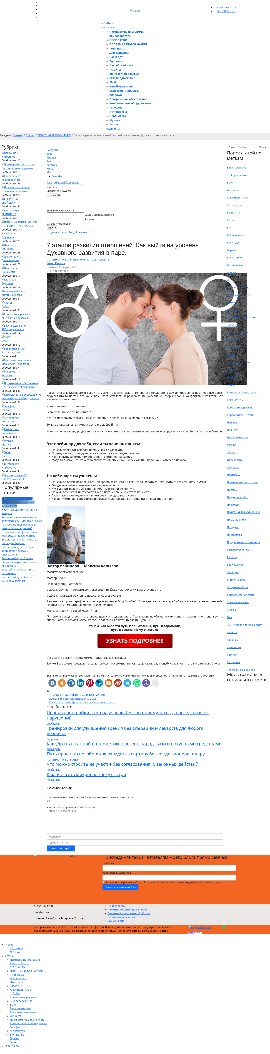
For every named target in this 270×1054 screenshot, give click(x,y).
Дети (230, 280)
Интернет (233, 355)
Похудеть (233, 527)
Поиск (262, 147)
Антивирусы (118, 111)
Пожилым (233, 505)
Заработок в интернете (241, 317)
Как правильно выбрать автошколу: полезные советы (82, 702)
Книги (230, 385)
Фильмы (232, 632)
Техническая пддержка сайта (244, 625)
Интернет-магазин (238, 362)
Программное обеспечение (128, 99)
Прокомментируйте (61, 848)
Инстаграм (233, 340)
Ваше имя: (108, 863)
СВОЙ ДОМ (8, 202)
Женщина (65, 695)
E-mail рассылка (236, 167)
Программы (234, 535)
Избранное (8, 156)
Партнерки (233, 475)
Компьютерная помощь (242, 392)
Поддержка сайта (237, 497)
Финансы (232, 640)
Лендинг (232, 422)
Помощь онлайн (237, 520)
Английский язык (121, 65)
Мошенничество (237, 437)
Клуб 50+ (232, 377)
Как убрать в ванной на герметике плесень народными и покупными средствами (134, 743)
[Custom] (40, 17)
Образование (235, 460)
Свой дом (233, 572)
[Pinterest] (40, 2)
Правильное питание (15, 191)
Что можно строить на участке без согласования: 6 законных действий (122, 764)
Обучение (8, 237)
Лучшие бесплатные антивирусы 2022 (72, 698)
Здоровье (116, 61)
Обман (231, 452)
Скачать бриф (116, 921)
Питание (232, 490)
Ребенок (232, 557)
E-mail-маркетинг (121, 86)
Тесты (113, 124)
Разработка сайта (238, 550)
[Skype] (40, 5)
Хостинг (232, 655)
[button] (135, 169)
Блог (110, 23)
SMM (112, 82)
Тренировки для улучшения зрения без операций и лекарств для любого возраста (125, 730)
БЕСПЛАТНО (118, 40)
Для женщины (119, 52)
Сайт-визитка (235, 565)
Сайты (116, 69)
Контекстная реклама (124, 73)
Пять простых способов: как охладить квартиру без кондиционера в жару (126, 754)
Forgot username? (57, 232)
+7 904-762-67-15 (44, 906)
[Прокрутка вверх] (1, 1052)
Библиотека (117, 116)
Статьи (109, 27)
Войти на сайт (87, 807)
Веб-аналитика (236, 235)
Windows (115, 95)
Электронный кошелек (241, 670)
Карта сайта (117, 906)
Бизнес (231, 220)
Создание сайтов (237, 587)
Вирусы (231, 250)
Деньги (231, 272)
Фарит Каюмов (56, 263)
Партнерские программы (126, 31)
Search (55, 195)
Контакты (113, 128)
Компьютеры (235, 400)
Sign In (52, 228)
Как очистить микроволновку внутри (86, 774)
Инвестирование (237, 332)
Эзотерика (233, 662)
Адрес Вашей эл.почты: (116, 872)
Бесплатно (233, 212)
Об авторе (16, 948)
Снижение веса (236, 580)
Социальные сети (238, 602)
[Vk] (40, 13)
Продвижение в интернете (243, 542)
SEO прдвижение (237, 175)
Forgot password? (79, 232)
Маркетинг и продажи (124, 90)
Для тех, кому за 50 (13, 479)
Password (90, 219)
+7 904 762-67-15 (226, 7)
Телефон (115, 107)
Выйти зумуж (235, 265)
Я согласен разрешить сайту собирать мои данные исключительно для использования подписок (165, 882)
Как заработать (120, 35)
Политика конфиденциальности (127, 909)
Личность (118, 48)
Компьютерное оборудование (130, 103)
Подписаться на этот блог (120, 887)
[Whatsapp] (40, 9)
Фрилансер (234, 647)
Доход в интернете (238, 295)
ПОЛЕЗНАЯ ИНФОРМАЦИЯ (128, 44)
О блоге (15, 952)
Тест (229, 617)
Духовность (234, 302)
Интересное (9, 467)
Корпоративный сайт (240, 415)
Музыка (114, 120)
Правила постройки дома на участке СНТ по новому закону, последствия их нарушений (128, 715)
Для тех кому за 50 (238, 287)
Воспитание (234, 257)
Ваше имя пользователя (100, 214)
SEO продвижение (122, 78)
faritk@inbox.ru (226, 11)
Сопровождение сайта (241, 595)
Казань (231, 370)
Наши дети (116, 57)
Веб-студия (233, 242)
